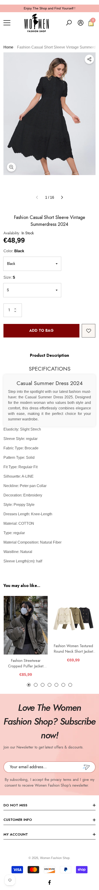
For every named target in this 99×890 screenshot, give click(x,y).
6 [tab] (63, 685)
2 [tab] (36, 685)
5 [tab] (56, 685)
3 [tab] (42, 685)
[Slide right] (62, 198)
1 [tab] (29, 685)
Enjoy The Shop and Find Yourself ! (49, 8)
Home (8, 47)
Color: (13, 251)
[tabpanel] (26, 636)
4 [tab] (49, 685)
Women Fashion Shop (55, 858)
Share (89, 59)
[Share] (89, 59)
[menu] (6, 22)
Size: (9, 277)
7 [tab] (70, 685)
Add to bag (41, 330)
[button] (68, 22)
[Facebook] (49, 882)
